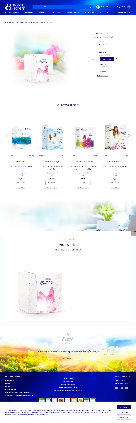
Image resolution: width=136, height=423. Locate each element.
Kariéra (7, 386)
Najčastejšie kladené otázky (68, 387)
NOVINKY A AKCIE (12, 12)
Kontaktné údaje (10, 389)
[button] (7, 135)
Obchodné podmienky (68, 384)
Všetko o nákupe (68, 378)
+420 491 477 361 (120, 381)
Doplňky (32, 22)
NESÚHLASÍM (123, 417)
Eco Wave (21, 162)
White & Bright (52, 162)
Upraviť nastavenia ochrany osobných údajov (68, 390)
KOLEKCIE (29, 12)
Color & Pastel (115, 162)
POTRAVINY (104, 12)
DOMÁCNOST (14, 22)
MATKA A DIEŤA (73, 12)
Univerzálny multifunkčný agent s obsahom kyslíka (83, 167)
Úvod (6, 22)
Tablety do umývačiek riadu (21, 166)
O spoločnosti (9, 381)
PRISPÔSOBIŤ (124, 412)
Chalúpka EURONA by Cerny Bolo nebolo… (18, 392)
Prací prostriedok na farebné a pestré (115, 167)
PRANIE (42, 12)
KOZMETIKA (89, 12)
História (8, 383)
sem (46, 415)
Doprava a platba (68, 381)
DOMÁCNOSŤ (56, 12)
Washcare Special (83, 162)
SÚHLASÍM (123, 407)
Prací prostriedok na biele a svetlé (52, 167)
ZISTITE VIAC (68, 359)
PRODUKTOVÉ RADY (123, 12)
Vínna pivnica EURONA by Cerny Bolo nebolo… (19, 395)
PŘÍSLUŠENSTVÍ (24, 22)
